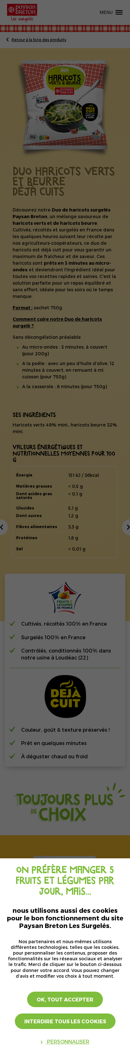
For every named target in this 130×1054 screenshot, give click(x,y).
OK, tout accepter (65, 999)
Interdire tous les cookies (65, 1021)
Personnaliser (67, 1041)
